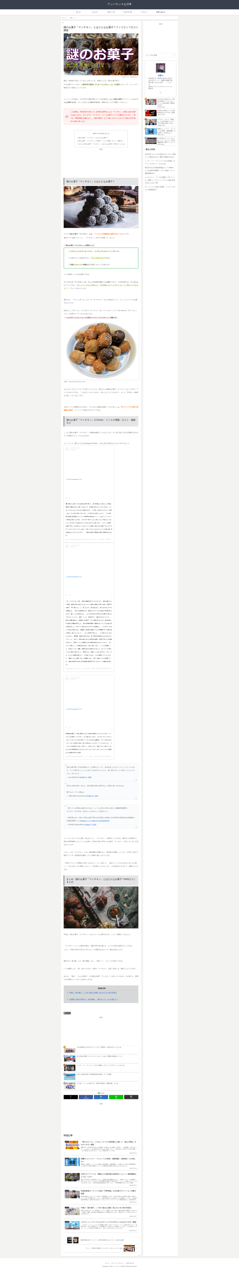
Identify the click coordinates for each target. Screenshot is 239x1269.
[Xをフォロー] (160, 92)
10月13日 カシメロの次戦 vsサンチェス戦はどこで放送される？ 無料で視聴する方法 (160, 155)
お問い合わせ (130, 1263)
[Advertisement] (101, 164)
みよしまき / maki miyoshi (73, 539)
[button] (131, 1097)
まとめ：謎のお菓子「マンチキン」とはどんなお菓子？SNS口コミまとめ (102, 144)
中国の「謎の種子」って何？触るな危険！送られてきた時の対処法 (93, 993)
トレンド (68, 1013)
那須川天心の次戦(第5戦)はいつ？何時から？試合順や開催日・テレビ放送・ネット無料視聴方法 (160, 170)
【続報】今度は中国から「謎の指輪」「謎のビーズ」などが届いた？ (93, 999)
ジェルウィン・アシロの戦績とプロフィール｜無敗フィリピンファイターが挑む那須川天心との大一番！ (160, 180)
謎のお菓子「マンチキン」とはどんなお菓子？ (93, 138)
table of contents (98, 133)
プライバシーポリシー (117, 1263)
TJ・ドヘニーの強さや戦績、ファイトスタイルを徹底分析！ (160, 188)
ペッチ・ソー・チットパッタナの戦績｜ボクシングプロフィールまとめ (160, 162)
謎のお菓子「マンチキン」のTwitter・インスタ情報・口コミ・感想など (101, 141)
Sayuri (68, 668)
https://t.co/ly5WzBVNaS (100, 821)
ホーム (107, 1263)
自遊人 (160, 75)
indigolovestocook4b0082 (74, 756)
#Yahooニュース (86, 821)
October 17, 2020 (85, 777)
